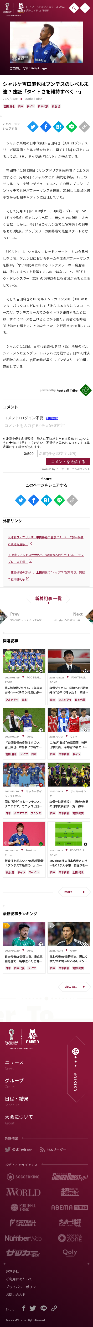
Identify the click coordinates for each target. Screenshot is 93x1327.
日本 (20, 106)
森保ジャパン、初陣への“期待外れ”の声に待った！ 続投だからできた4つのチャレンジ (68, 692)
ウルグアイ (11, 699)
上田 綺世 (78, 872)
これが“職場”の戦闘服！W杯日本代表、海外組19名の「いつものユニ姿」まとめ (68, 747)
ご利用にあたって (19, 1279)
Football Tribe (33, 99)
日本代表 (43, 106)
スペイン (34, 872)
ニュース (14, 1065)
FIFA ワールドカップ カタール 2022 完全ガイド (45, 8)
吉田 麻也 (9, 106)
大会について (19, 1119)
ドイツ (31, 106)
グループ (14, 1083)
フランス (36, 813)
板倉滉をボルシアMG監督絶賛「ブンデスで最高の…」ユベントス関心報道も (24, 865)
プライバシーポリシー (22, 1286)
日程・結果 (17, 1101)
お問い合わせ (16, 1294)
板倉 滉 (56, 106)
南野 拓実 (78, 813)
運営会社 (12, 1271)
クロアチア (20, 813)
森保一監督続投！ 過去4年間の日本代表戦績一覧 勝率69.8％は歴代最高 (68, 806)
